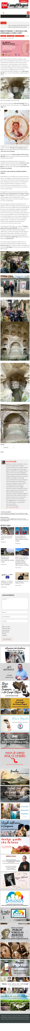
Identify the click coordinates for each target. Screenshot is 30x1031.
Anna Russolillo (3, 38)
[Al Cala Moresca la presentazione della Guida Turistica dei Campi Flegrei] (22, 531)
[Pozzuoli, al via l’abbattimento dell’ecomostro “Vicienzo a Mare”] (7, 552)
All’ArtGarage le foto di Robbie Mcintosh (21, 582)
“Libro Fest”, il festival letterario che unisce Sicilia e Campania (7, 583)
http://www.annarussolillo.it (12, 507)
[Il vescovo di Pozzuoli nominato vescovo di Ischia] (7, 531)
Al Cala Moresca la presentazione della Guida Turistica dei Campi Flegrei (21, 538)
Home (9, 25)
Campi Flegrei (11, 36)
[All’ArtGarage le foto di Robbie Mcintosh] (22, 576)
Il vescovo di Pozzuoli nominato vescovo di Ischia (7, 537)
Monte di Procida (20, 36)
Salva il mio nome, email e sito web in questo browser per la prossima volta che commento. (6, 631)
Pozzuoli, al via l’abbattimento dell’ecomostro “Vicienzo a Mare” (7, 559)
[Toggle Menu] (27, 16)
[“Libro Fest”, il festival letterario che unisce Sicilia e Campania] (7, 576)
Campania (14, 25)
